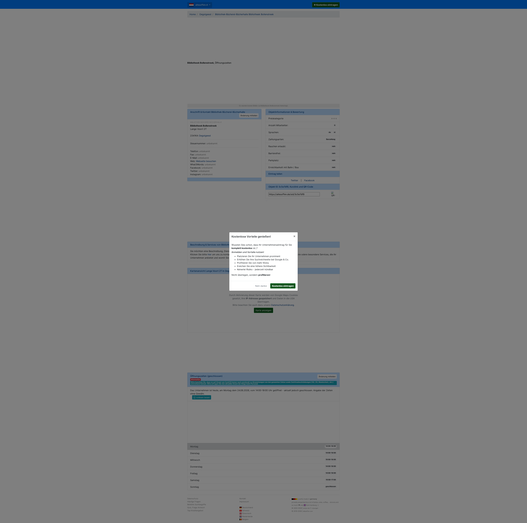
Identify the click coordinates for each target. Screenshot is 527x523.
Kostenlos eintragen (283, 286)
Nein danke (261, 286)
